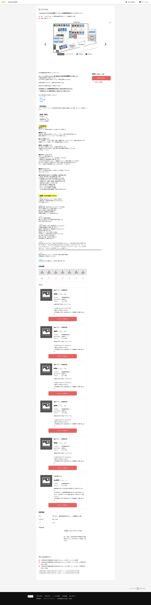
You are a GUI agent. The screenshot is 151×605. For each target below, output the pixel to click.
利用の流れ (39, 596)
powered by (133, 588)
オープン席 (42, 96)
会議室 (41, 101)
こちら (44, 150)
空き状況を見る (101, 78)
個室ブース (42, 98)
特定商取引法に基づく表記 (65, 598)
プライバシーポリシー (49, 598)
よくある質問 (56, 596)
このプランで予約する (62, 319)
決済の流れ (47, 596)
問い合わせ (72, 596)
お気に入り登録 (98, 82)
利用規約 (38, 598)
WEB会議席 (42, 100)
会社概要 (64, 596)
